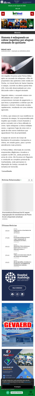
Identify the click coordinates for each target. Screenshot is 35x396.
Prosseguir (17, 386)
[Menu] (3, 14)
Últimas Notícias (9, 225)
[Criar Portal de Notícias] (31, 393)
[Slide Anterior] (29, 180)
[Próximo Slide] (31, 180)
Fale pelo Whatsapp (16, 392)
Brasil (17, 32)
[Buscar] (32, 14)
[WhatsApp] (8, 392)
